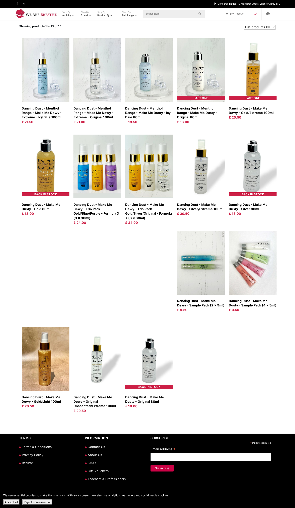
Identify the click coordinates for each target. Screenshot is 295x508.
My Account (237, 13)
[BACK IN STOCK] (45, 166)
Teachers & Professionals (106, 479)
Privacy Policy (32, 455)
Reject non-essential (37, 502)
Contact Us (96, 447)
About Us (94, 455)
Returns (27, 463)
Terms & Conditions (36, 447)
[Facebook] (17, 4)
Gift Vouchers (98, 471)
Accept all (11, 502)
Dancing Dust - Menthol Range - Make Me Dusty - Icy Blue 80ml (148, 112)
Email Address (163, 449)
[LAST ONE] (201, 70)
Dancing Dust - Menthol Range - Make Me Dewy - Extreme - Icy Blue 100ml (42, 112)
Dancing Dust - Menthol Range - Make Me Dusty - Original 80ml (197, 112)
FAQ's (91, 463)
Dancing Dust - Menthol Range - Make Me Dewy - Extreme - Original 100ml (93, 112)
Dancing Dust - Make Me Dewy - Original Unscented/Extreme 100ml (94, 401)
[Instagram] (23, 4)
